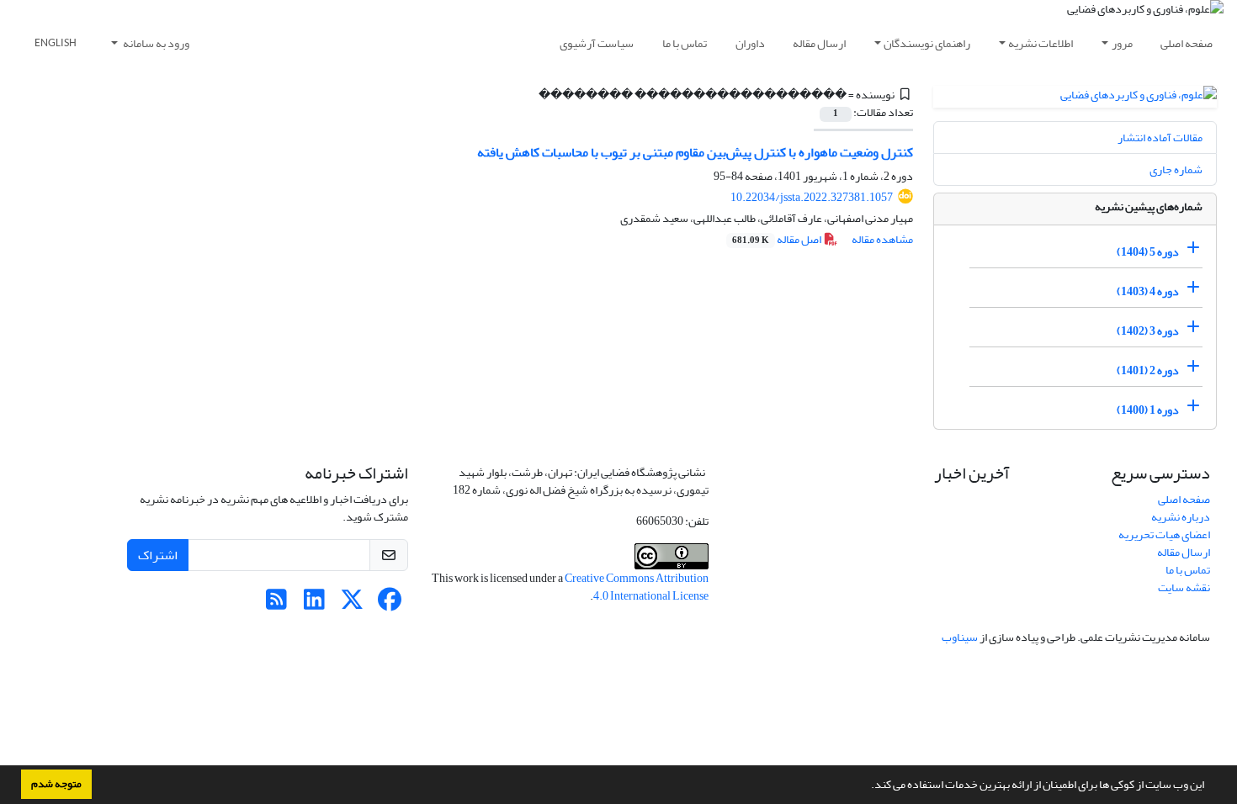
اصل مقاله (777, 239)
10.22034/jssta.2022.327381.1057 (811, 197)
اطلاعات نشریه (1040, 43)
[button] (866, 786)
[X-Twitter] (352, 604)
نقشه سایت (1184, 587)
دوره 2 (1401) (1148, 370)
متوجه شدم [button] (56, 784)
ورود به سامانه (155, 43)
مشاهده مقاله (882, 239)
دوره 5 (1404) (1148, 252)
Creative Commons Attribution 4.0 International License (637, 587)
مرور (1122, 43)
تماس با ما (684, 43)
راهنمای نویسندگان (927, 43)
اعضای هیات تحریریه (1164, 534)
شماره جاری (1175, 169)
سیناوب (960, 637)
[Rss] (276, 604)
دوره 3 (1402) (1148, 331)
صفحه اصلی (1186, 43)
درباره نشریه (1180, 516)
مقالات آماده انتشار (1160, 137)
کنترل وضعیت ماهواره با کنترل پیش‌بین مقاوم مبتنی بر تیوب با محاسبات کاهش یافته (695, 152)
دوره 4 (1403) (1148, 291)
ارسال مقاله (819, 43)
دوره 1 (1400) (1148, 410)
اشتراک (158, 555)
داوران (750, 43)
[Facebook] (390, 604)
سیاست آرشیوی (597, 43)
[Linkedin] (314, 604)
